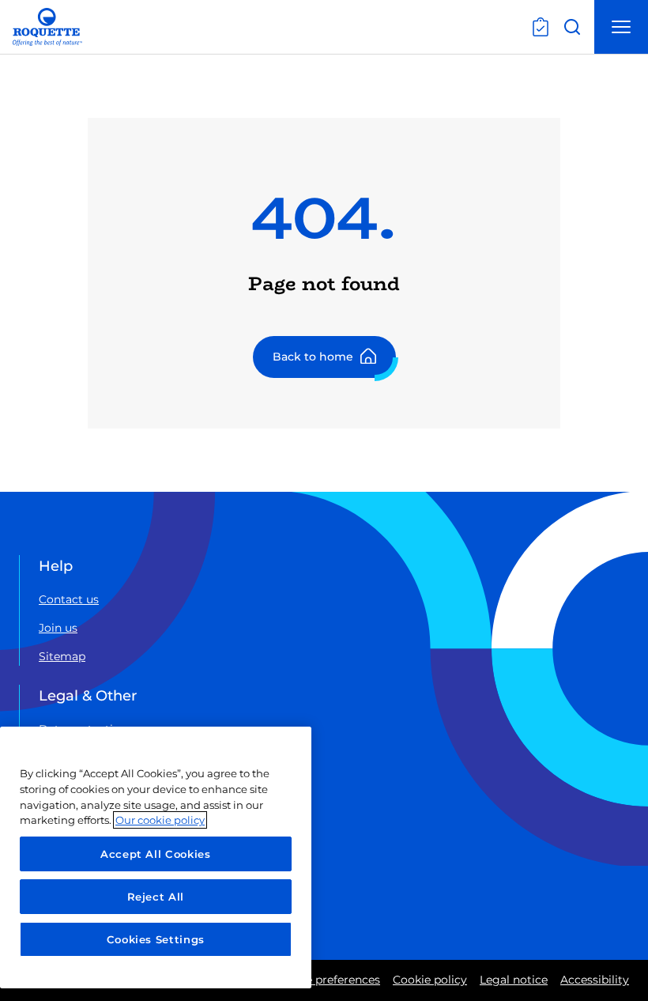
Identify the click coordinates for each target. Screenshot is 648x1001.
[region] (155, 857)
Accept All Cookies (155, 854)
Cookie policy (430, 980)
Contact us (69, 599)
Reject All (156, 896)
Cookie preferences (327, 980)
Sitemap (62, 656)
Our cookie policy (160, 820)
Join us (58, 628)
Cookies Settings (156, 939)
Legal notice (514, 980)
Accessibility (594, 980)
